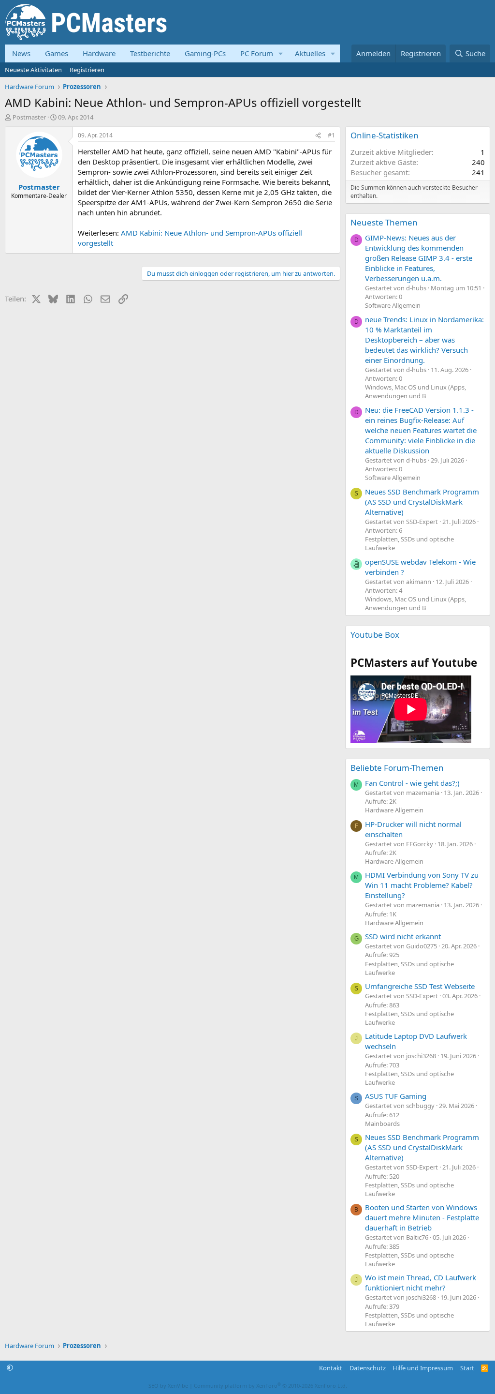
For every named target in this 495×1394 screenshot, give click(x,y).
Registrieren (87, 69)
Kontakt (330, 1368)
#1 (331, 135)
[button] (281, 53)
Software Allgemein (393, 305)
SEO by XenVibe (168, 1385)
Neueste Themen (384, 222)
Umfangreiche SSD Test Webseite (420, 986)
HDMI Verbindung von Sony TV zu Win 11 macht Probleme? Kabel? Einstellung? (422, 885)
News (21, 53)
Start (467, 1368)
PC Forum (256, 53)
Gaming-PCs (205, 53)
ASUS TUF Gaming (395, 1096)
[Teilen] (318, 135)
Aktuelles (310, 53)
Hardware (99, 53)
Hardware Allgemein (394, 810)
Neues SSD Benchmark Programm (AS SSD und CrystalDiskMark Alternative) (422, 502)
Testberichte (150, 53)
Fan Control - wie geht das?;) (412, 783)
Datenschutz (367, 1368)
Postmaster (29, 117)
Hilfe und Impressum (423, 1368)
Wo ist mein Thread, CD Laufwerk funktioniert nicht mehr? (420, 1282)
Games (56, 53)
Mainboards (382, 1123)
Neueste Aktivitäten (33, 69)
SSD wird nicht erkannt (403, 936)
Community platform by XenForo (270, 1385)
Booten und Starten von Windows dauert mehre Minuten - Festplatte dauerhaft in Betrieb (422, 1217)
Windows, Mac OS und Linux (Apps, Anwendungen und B (415, 391)
